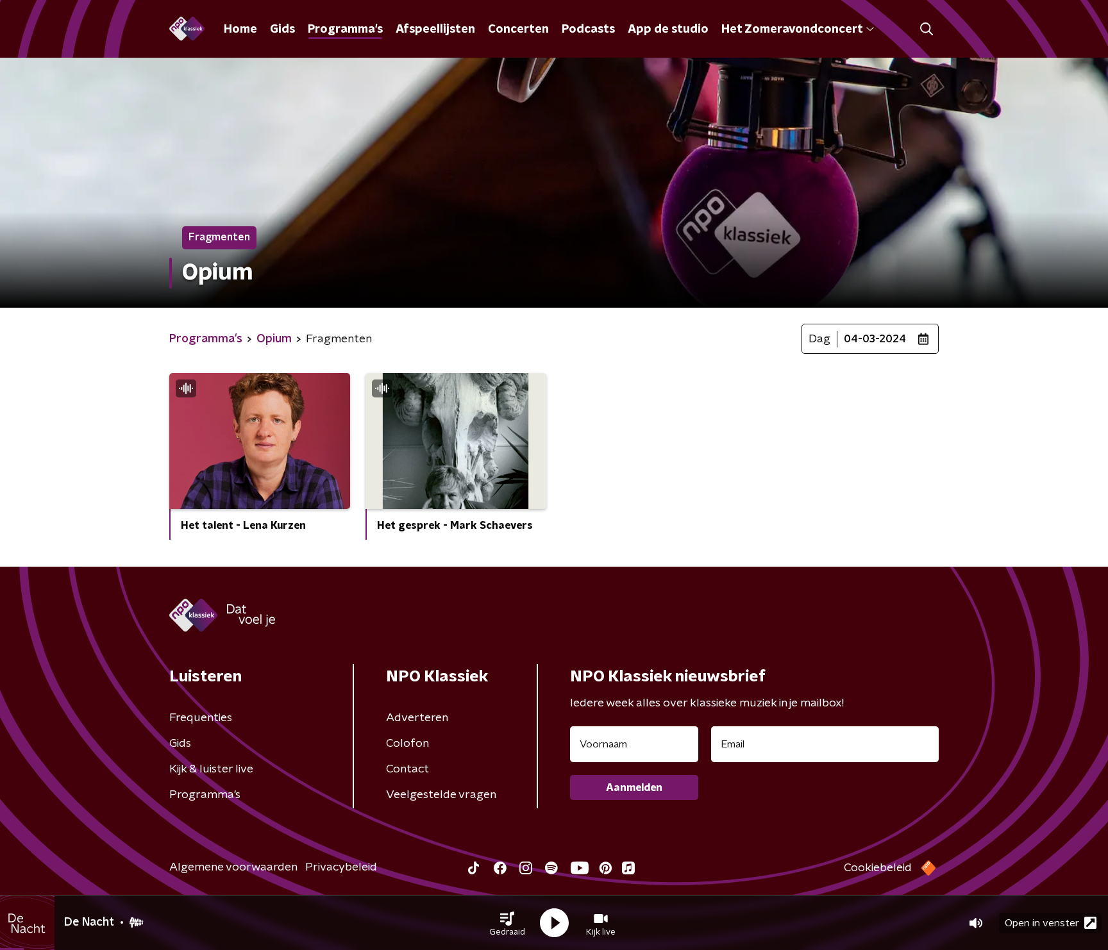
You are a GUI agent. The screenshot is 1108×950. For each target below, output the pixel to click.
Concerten (518, 29)
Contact (407, 769)
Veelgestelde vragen (441, 795)
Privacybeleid (341, 867)
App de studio (668, 29)
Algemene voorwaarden (233, 867)
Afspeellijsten (435, 29)
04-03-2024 (875, 339)
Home (240, 29)
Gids (282, 29)
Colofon (407, 743)
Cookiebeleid (878, 868)
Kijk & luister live (211, 769)
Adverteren (417, 718)
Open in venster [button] (1042, 923)
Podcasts (588, 29)
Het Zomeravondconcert (791, 29)
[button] (507, 923)
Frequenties (200, 718)
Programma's (345, 29)
